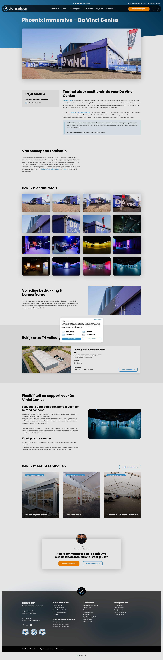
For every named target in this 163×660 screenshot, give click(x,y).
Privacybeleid (97, 319)
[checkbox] (63, 332)
